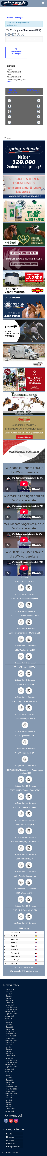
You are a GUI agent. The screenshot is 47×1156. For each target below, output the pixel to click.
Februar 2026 (10, 1003)
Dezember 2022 (11, 1087)
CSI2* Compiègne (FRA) (25, 753)
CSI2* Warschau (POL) (25, 893)
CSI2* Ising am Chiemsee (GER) (24, 701)
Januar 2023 (9, 1084)
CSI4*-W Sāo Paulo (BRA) (25, 824)
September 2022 (11, 1093)
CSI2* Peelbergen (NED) (33, 91)
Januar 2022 (9, 1111)
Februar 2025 (10, 1029)
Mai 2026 (8, 996)
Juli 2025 (8, 1018)
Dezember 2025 (11, 1007)
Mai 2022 (8, 1102)
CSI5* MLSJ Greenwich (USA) (25, 910)
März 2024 (9, 1053)
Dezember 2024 (11, 1033)
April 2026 (8, 998)
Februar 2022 (10, 1109)
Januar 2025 (9, 1031)
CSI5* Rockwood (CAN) (24, 581)
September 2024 (11, 1040)
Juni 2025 (8, 1020)
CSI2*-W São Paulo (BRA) (25, 684)
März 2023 (9, 1080)
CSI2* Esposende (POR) (24, 736)
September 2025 (11, 1014)
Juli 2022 (8, 1098)
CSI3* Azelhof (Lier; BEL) (25, 650)
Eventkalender (24, 578)
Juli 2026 (8, 991)
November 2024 (11, 1036)
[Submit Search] (5, 138)
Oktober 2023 (10, 1064)
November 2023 (11, 1062)
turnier (9, 81)
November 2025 (11, 1009)
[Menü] (43, 3)
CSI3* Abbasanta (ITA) (25, 859)
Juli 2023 (8, 1071)
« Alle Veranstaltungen (14, 17)
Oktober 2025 (10, 1011)
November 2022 (11, 1089)
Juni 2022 (8, 1100)
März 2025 (9, 1027)
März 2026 (9, 1000)
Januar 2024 (9, 1058)
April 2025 (8, 1025)
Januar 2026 (9, 1005)
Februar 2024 (10, 1056)
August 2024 (9, 1042)
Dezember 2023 (11, 1060)
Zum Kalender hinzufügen (16, 52)
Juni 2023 (8, 1073)
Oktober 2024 (10, 1038)
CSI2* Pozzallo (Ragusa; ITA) (25, 876)
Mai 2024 (8, 1049)
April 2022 (8, 1104)
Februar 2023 (10, 1082)
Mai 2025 (8, 1022)
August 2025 (9, 1016)
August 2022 (9, 1095)
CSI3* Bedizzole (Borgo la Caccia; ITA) (25, 841)
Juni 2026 (8, 994)
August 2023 (9, 1069)
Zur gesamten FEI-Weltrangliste (24, 971)
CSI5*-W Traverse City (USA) (25, 807)
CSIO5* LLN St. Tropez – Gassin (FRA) (25, 790)
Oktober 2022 (10, 1091)
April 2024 (8, 1051)
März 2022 (9, 1106)
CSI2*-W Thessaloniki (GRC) (25, 667)
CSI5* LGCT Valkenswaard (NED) (24, 598)
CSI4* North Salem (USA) (13, 91)
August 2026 (9, 989)
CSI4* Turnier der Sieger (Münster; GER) (25, 633)
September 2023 (11, 1067)
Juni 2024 (8, 1047)
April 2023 (8, 1078)
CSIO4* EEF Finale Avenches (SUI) (25, 616)
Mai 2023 (8, 1075)
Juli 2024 (8, 1045)
